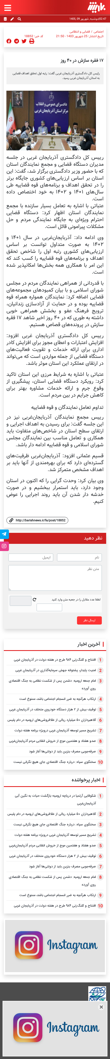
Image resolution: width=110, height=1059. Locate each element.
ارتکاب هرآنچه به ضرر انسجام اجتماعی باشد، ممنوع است (57, 699)
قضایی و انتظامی (80, 31)
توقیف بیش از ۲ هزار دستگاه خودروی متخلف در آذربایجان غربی (52, 709)
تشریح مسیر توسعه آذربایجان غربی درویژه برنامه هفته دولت (55, 730)
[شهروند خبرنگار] (12, 19)
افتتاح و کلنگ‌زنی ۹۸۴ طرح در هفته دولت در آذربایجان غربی (55, 660)
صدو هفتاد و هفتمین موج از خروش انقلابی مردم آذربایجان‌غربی (52, 741)
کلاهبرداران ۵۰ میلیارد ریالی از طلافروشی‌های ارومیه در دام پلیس (51, 720)
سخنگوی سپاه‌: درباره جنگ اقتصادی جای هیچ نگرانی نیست (55, 762)
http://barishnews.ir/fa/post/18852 (40, 520)
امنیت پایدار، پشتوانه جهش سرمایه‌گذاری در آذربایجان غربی (55, 670)
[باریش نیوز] (96, 7)
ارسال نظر (89, 620)
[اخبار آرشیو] (5, 19)
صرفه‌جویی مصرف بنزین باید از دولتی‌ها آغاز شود (62, 751)
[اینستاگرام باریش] (55, 945)
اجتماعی (99, 31)
